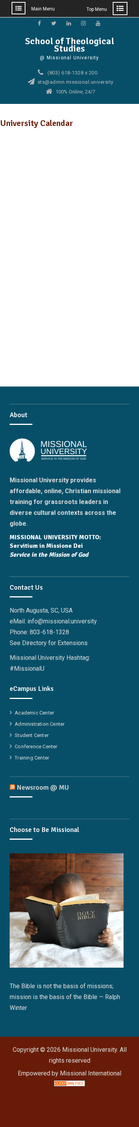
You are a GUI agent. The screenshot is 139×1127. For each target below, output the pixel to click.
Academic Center (34, 713)
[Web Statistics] (69, 1084)
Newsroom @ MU (43, 787)
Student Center (32, 735)
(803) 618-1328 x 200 (72, 73)
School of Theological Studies (69, 44)
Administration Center (39, 724)
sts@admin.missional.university (75, 82)
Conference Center (36, 746)
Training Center (32, 758)
